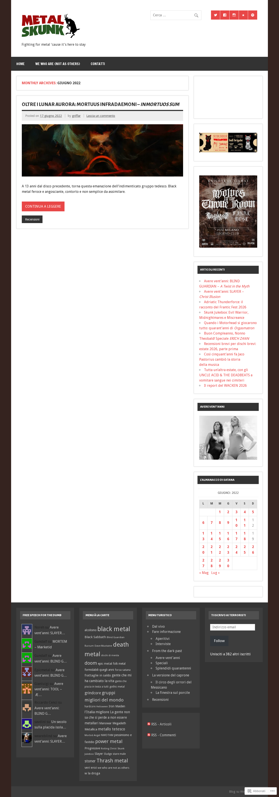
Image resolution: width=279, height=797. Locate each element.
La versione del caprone (170, 675)
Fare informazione (166, 632)
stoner (90, 761)
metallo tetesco (111, 729)
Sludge (108, 753)
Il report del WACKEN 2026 (225, 385)
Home (20, 63)
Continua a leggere (43, 206)
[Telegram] (243, 15)
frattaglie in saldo (98, 675)
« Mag (204, 573)
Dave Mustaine (103, 645)
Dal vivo (158, 626)
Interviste (163, 644)
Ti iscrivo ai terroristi (228, 615)
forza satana (123, 669)
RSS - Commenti (163, 735)
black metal (113, 629)
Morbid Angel (92, 735)
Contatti (98, 63)
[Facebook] (224, 15)
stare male (119, 753)
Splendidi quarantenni (173, 668)
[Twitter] (215, 15)
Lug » (215, 573)
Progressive (92, 748)
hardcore (90, 706)
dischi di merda (110, 655)
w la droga (92, 773)
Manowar (105, 723)
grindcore (93, 693)
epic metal (105, 663)
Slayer (99, 753)
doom (91, 663)
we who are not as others (113, 767)
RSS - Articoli (161, 724)
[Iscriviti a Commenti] (148, 735)
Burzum (89, 645)
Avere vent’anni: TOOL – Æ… (48, 689)
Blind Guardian (115, 637)
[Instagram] (234, 15)
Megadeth (119, 723)
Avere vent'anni (168, 658)
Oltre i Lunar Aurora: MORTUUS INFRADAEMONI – (100, 104)
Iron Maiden (117, 706)
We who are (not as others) (57, 63)
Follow (219, 641)
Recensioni (32, 219)
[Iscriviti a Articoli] (148, 724)
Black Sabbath (95, 637)
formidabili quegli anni (99, 669)
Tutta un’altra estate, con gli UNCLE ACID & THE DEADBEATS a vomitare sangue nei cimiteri (225, 375)
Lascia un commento (100, 116)
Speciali (162, 663)
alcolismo (91, 630)
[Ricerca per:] (175, 15)
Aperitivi (163, 639)
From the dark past (167, 651)
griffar (76, 116)
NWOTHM (107, 735)
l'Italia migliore (97, 712)
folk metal (119, 663)
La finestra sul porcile (173, 693)
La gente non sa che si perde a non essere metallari (107, 717)
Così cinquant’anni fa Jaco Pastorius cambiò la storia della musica (221, 359)
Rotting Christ (109, 748)
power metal (108, 741)
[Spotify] (252, 15)
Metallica (91, 729)
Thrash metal (112, 761)
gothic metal (117, 686)
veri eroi (91, 768)
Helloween (102, 706)
